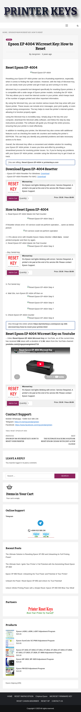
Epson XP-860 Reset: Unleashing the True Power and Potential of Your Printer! (37, 574)
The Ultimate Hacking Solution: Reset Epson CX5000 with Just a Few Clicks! (58, 440)
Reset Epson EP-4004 (18, 431)
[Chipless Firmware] (40, 611)
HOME (9, 696)
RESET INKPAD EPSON (23, 696)
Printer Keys (40, 11)
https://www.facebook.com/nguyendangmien (33, 425)
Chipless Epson (41, 696)
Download (45, 173)
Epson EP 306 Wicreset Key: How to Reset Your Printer (22, 438)
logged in (18, 463)
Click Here (57, 237)
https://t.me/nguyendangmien (27, 422)
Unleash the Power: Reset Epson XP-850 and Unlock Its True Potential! (34, 581)
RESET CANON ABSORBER (28, 701)
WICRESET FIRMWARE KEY (61, 696)
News (9, 39)
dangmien (36, 54)
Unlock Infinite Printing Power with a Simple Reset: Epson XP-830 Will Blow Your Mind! (40, 588)
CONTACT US (57, 701)
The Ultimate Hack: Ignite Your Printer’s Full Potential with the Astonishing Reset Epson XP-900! (40, 565)
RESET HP (45, 701)
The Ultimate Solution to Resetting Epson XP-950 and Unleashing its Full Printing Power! (37, 555)
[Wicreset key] (13, 187)
